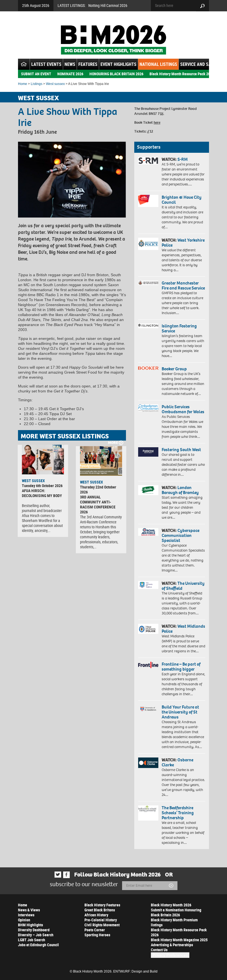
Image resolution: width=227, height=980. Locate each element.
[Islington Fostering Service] (148, 326)
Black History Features (102, 904)
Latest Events (46, 64)
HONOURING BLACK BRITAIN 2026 (116, 73)
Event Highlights (118, 64)
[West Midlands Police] (148, 629)
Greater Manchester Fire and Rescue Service (183, 285)
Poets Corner (94, 929)
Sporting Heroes (97, 934)
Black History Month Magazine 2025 (179, 939)
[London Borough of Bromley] (148, 490)
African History (96, 914)
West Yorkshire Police (183, 242)
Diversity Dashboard (34, 929)
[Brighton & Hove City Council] (148, 201)
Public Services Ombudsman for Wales (183, 409)
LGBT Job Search (31, 939)
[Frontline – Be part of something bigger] (148, 665)
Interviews (26, 914)
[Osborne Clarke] (148, 762)
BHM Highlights (30, 924)
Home (22, 84)
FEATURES (87, 64)
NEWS (70, 64)
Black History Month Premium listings (174, 922)
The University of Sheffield (183, 585)
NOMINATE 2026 (70, 73)
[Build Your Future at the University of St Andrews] (148, 709)
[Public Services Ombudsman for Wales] (148, 408)
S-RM (182, 159)
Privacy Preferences (170, 955)
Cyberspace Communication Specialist (180, 535)
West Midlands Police (183, 628)
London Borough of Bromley (180, 490)
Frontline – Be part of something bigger (181, 666)
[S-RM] (148, 160)
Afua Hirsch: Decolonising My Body (42, 493)
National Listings (158, 64)
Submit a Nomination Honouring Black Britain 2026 (176, 912)
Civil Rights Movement (102, 924)
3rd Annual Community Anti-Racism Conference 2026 (97, 504)
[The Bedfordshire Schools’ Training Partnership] (148, 813)
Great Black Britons (99, 909)
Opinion (24, 919)
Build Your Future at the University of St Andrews (180, 712)
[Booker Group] (148, 368)
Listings (36, 84)
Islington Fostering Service (179, 328)
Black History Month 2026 (171, 904)
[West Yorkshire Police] (148, 244)
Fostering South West (181, 449)
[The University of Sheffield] (148, 585)
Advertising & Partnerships (172, 944)
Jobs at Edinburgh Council (38, 944)
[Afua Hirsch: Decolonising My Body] (43, 459)
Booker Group (175, 369)
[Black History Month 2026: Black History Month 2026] (113, 40)
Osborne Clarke (177, 762)
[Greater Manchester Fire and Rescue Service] (148, 283)
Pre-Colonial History (100, 919)
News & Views (29, 909)
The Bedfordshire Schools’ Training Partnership (178, 813)
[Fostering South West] (148, 452)
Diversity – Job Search (35, 934)
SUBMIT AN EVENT (36, 73)
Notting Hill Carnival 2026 (107, 5)
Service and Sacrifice (202, 64)
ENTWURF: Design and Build (135, 971)
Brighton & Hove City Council (182, 199)
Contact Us (159, 949)
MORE (113, 442)
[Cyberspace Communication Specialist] (148, 532)
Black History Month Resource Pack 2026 (181, 73)
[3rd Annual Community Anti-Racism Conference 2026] (101, 461)
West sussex (55, 84)
